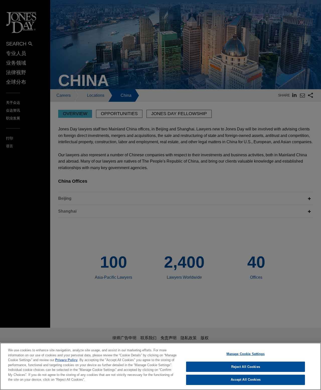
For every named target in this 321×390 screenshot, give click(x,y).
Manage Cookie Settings (245, 354)
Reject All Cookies (245, 367)
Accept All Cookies (246, 379)
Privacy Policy (66, 360)
